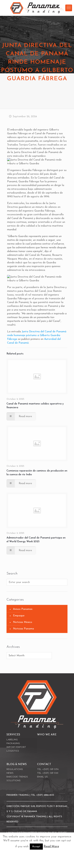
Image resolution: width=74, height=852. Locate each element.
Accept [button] (36, 846)
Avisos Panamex (22, 609)
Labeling (12, 740)
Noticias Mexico (22, 622)
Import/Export (16, 747)
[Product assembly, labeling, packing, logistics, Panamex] (37, 8)
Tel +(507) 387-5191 (47, 773)
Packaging (13, 743)
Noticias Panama (23, 628)
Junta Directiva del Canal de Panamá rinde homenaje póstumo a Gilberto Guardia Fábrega (36, 335)
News (10, 773)
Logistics (13, 751)
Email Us (42, 777)
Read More (51, 846)
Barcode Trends (17, 777)
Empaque (18, 615)
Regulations (15, 769)
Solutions (14, 780)
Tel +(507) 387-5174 (47, 769)
